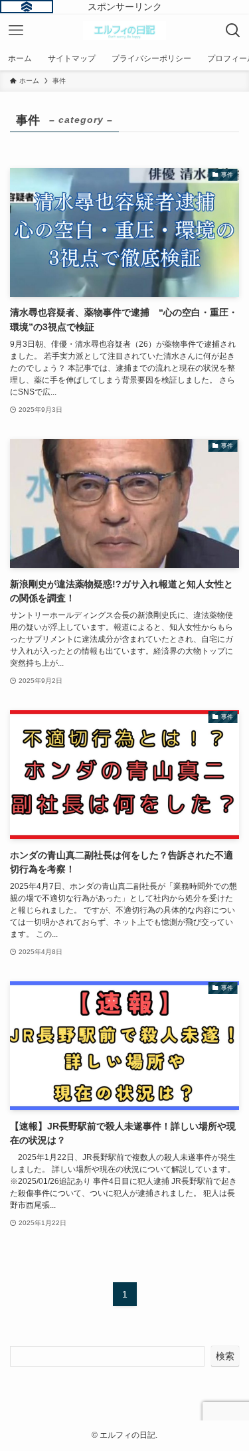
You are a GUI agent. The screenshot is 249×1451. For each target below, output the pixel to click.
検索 (225, 1356)
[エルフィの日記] (124, 31)
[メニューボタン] (16, 31)
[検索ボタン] (233, 31)
